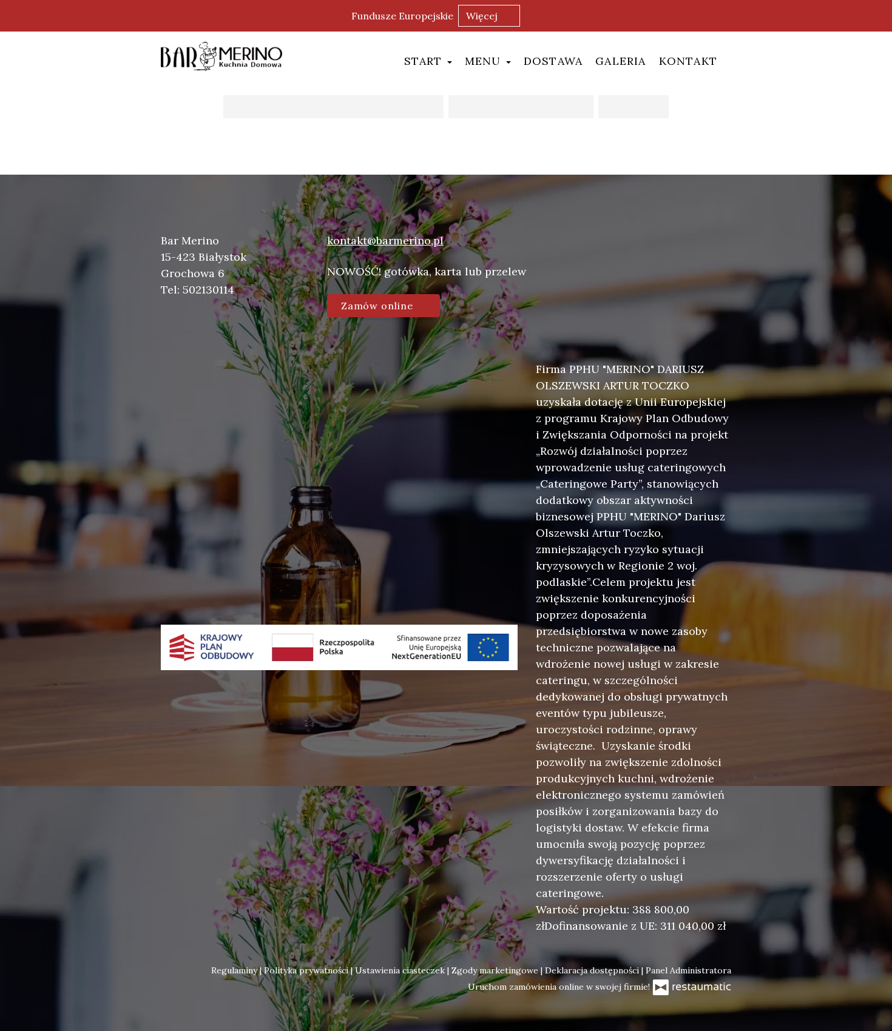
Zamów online (378, 306)
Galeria (620, 61)
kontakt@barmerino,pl (385, 240)
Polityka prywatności (307, 970)
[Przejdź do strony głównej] (221, 56)
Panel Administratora (688, 970)
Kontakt (688, 61)
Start (425, 61)
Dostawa (553, 61)
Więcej (483, 16)
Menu (485, 61)
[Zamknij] (877, 15)
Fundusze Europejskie (402, 16)
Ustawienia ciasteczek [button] (401, 970)
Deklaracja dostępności (593, 970)
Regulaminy (235, 970)
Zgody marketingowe (496, 970)
